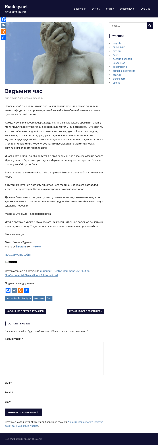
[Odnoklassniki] (4, 31)
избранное (119, 63)
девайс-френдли (33, 98)
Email (9, 392)
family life (26, 298)
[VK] (4, 25)
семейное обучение (124, 70)
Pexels (37, 246)
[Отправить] (4, 38)
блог (20, 98)
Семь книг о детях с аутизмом (26, 312)
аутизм (96, 8)
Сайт (7, 401)
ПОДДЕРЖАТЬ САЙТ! (18, 254)
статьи (110, 8)
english (117, 43)
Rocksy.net (16, 6)
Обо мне (145, 8)
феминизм (119, 78)
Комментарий (14, 338)
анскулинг (80, 8)
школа (116, 82)
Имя (8, 382)
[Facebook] (4, 19)
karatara (21, 246)
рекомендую (127, 8)
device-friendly (13, 298)
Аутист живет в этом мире (84, 312)
